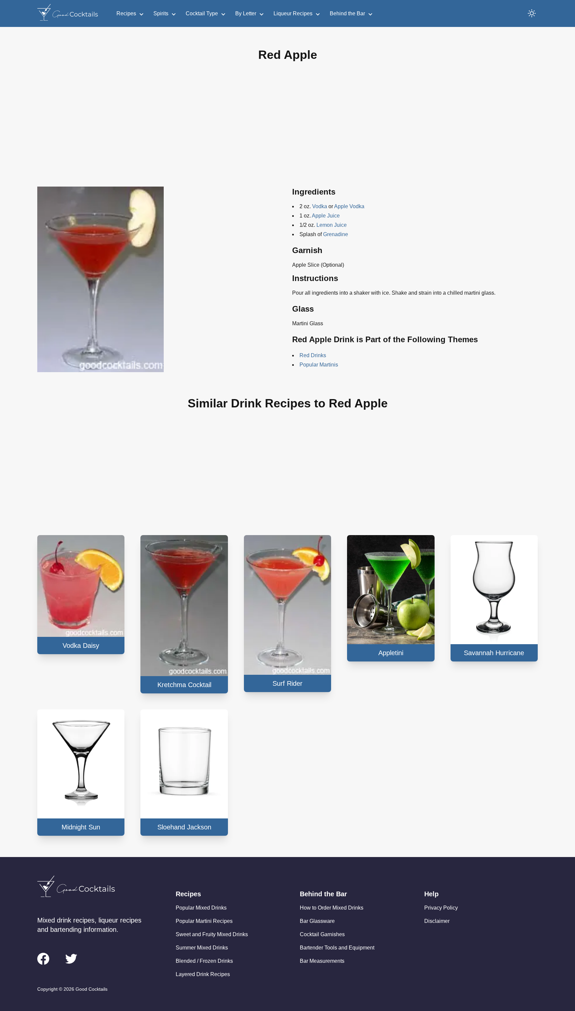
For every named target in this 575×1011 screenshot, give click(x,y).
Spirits (160, 13)
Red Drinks (312, 355)
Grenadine (335, 234)
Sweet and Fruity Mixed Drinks (212, 934)
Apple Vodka (349, 206)
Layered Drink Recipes (203, 974)
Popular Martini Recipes (204, 921)
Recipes (126, 13)
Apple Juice (326, 215)
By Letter (245, 13)
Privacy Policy (441, 908)
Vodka (319, 206)
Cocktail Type (202, 13)
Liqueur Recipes (293, 13)
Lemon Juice (331, 225)
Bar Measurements (322, 961)
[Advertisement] (287, 129)
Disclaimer (437, 921)
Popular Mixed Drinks (201, 908)
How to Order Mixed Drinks (331, 908)
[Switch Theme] (532, 13)
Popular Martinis (318, 364)
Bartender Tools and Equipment (337, 947)
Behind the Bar (347, 13)
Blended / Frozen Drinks (204, 961)
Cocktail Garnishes (322, 934)
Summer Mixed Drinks (202, 947)
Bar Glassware (317, 921)
